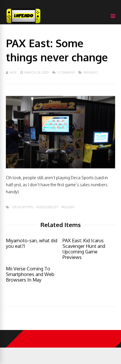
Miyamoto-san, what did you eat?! (31, 243)
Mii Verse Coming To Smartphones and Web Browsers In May (30, 274)
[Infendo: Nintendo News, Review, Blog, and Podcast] (23, 23)
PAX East (67, 207)
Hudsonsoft (47, 207)
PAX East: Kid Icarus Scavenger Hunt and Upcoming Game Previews (84, 249)
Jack (13, 72)
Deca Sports (22, 207)
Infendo (90, 72)
